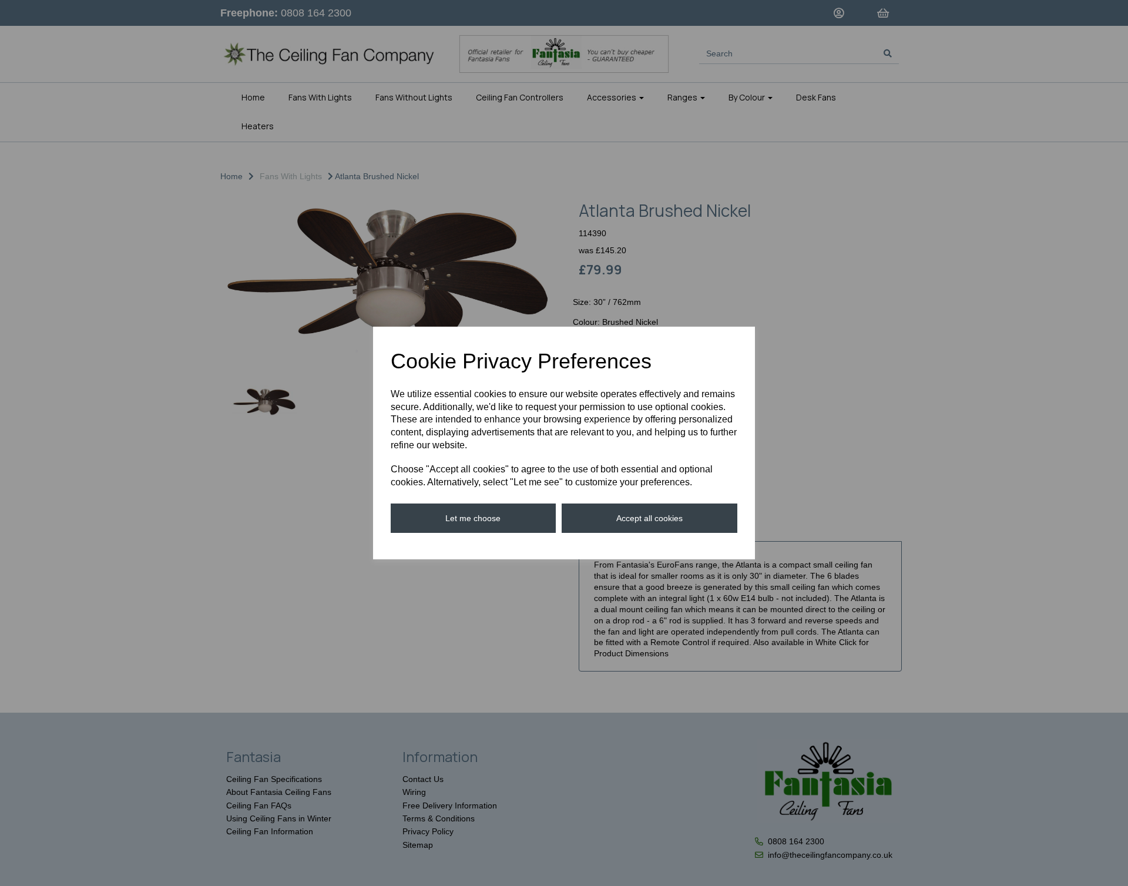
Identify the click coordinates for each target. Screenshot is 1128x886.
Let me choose (473, 518)
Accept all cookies (649, 518)
